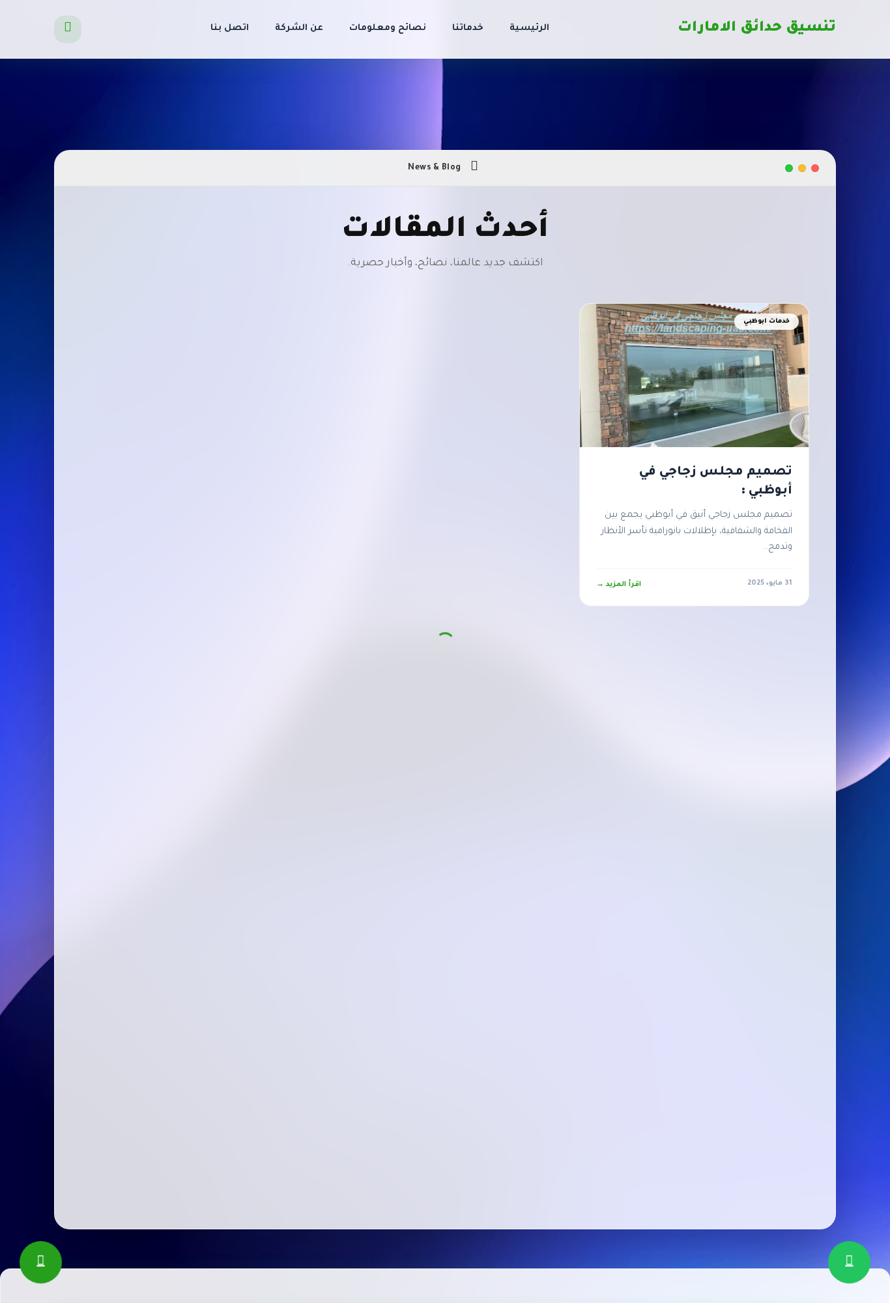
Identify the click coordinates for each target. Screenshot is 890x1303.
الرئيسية (529, 28)
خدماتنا (467, 28)
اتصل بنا (229, 28)
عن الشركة (299, 28)
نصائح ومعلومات (387, 28)
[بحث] (67, 29)
